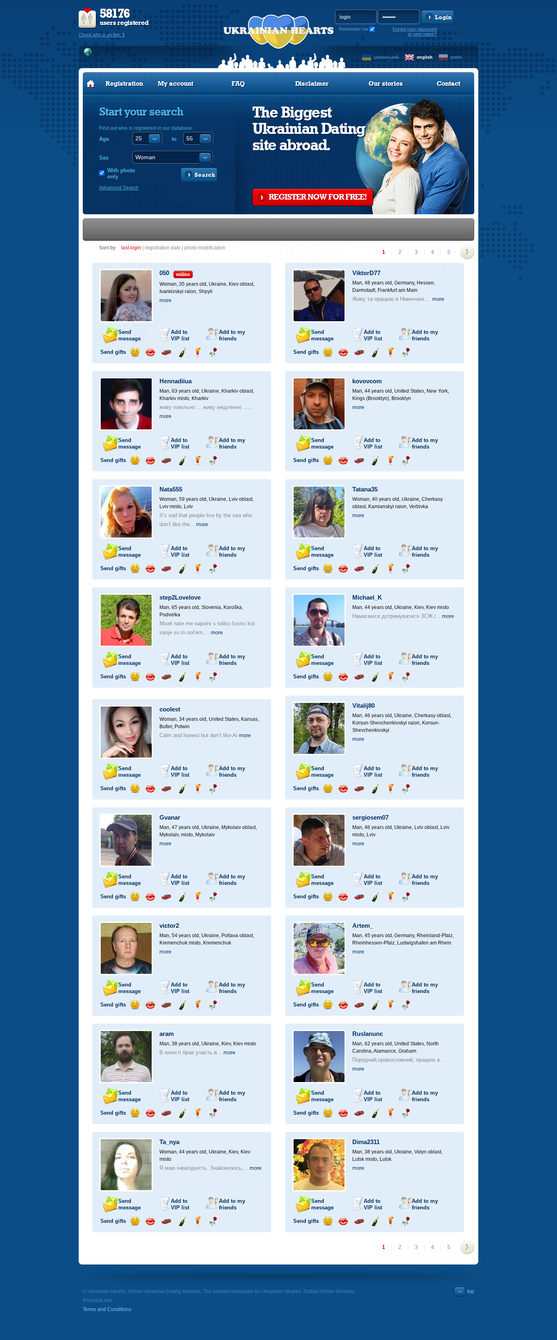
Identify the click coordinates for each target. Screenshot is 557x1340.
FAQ (238, 83)
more (165, 300)
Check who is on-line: (102, 34)
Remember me (353, 29)
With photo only (121, 173)
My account (175, 83)
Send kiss (150, 352)
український (386, 57)
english (425, 57)
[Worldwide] (88, 52)
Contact (448, 83)
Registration (124, 83)
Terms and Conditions (107, 1309)
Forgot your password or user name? (415, 31)
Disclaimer (312, 83)
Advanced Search (119, 188)
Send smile (134, 352)
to (174, 139)
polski (456, 57)
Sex (103, 158)
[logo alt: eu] (278, 41)
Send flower (213, 352)
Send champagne (182, 352)
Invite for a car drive (166, 352)
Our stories (386, 83)
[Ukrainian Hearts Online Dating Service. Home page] (91, 83)
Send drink (197, 352)
